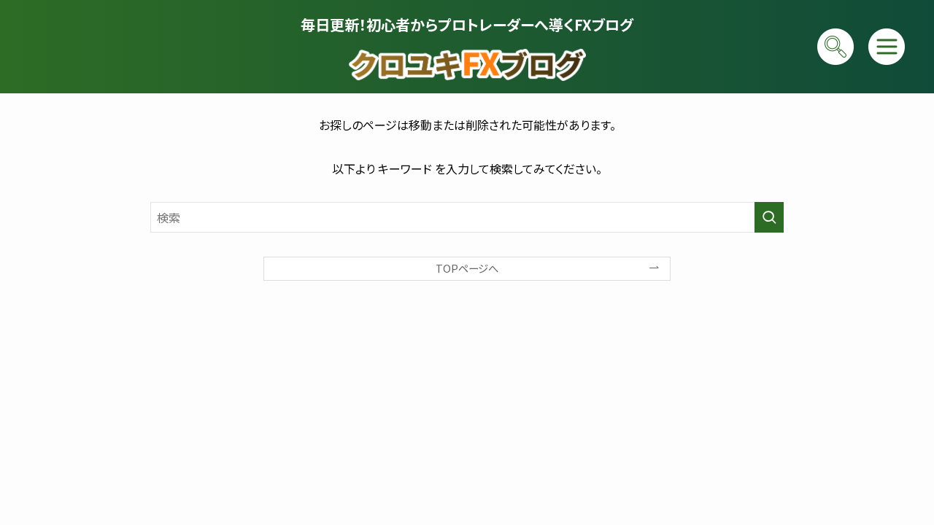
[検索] (835, 46)
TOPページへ (467, 268)
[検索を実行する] (769, 217)
